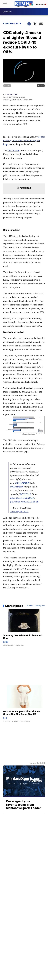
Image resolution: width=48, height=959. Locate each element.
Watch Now (40, 4)
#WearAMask (16, 486)
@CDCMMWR (22, 482)
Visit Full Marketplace (36, 606)
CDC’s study (14, 150)
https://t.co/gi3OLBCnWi (22, 497)
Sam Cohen (12, 94)
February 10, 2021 (19, 511)
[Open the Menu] (4, 4)
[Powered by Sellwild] (41, 763)
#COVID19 (25, 494)
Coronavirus (12, 23)
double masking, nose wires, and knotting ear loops (24, 140)
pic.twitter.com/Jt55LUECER (24, 501)
